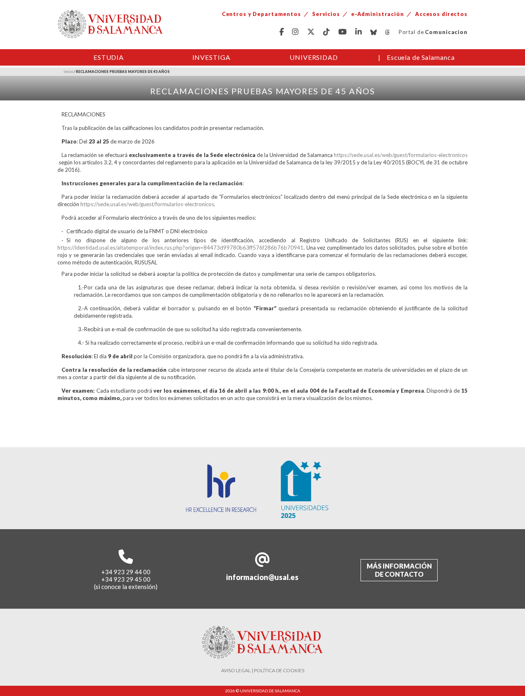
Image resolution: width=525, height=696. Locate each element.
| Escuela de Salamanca (416, 57)
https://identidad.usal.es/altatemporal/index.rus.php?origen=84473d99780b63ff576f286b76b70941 (180, 247)
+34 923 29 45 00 (126, 579)
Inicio (68, 71)
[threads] (387, 32)
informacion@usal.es (262, 577)
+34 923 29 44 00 (126, 571)
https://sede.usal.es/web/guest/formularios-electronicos (401, 155)
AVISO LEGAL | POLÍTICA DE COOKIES (262, 670)
